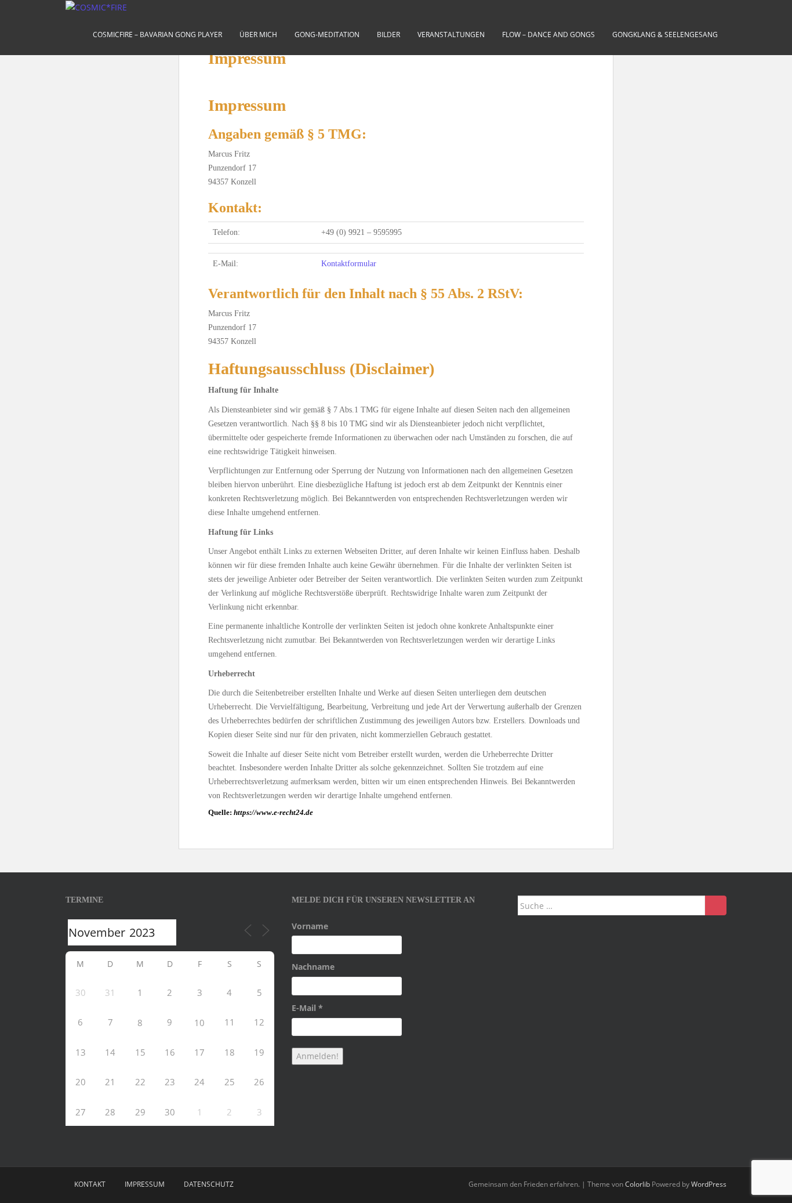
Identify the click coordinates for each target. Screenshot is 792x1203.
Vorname (310, 926)
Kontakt (90, 1184)
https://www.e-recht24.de (273, 812)
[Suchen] (715, 905)
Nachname (313, 966)
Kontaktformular (348, 263)
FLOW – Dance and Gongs (548, 34)
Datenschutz (209, 1184)
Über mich (258, 34)
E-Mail (307, 1007)
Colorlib (637, 1184)
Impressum (145, 1184)
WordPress (708, 1184)
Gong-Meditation (327, 34)
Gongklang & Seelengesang (665, 34)
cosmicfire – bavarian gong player (157, 34)
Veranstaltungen (451, 34)
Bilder (388, 34)
